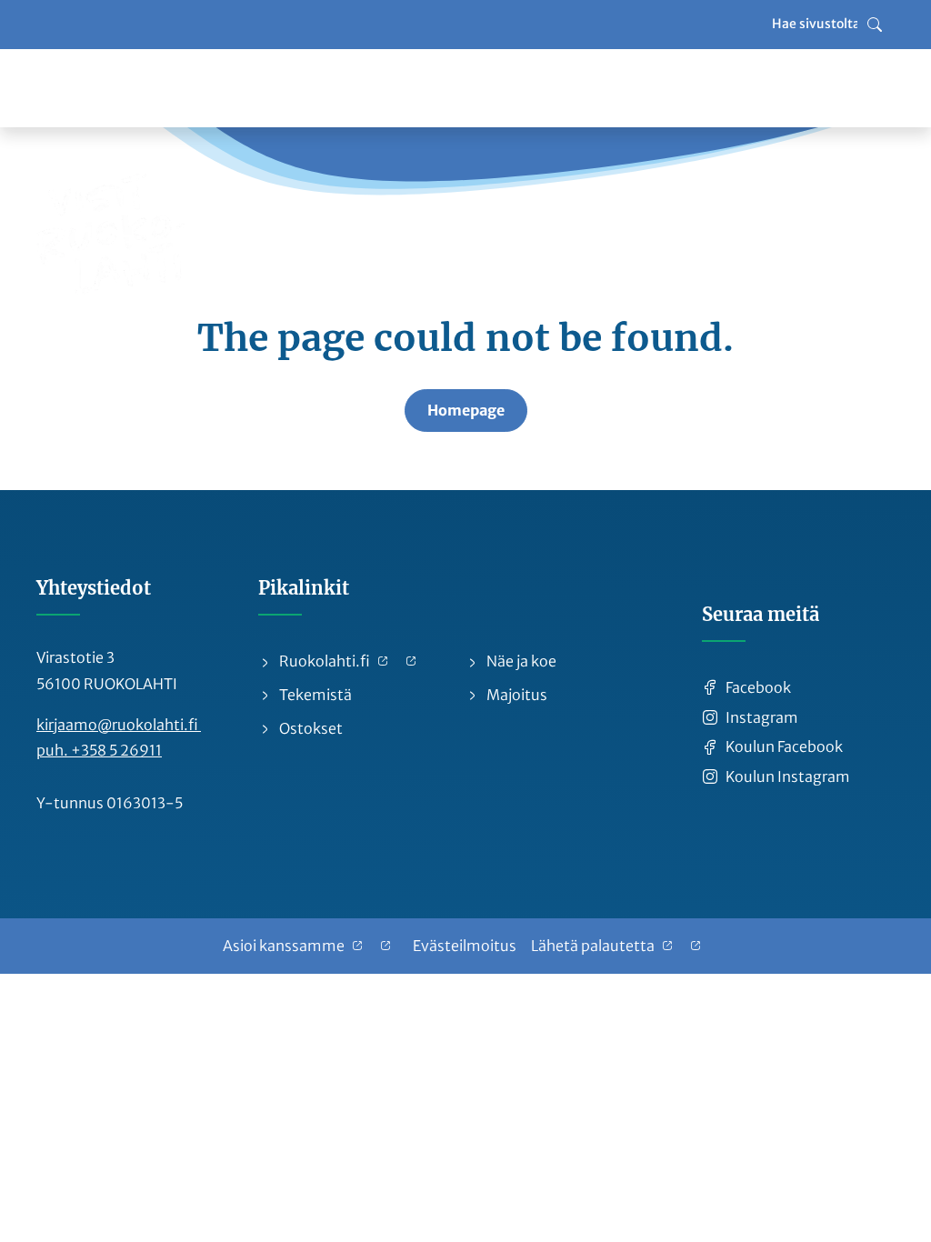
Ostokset (309, 728)
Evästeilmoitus (464, 946)
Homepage (466, 410)
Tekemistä (314, 695)
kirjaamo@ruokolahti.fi (118, 725)
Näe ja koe (520, 661)
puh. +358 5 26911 (99, 750)
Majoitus (515, 695)
